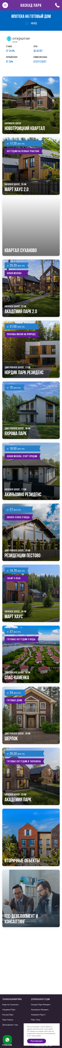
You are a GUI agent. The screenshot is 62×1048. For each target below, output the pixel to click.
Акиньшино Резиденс (40, 1009)
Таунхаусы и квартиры (12, 999)
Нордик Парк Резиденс (41, 1004)
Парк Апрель (7, 1019)
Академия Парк (8, 1009)
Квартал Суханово (10, 1004)
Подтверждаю (37, 1041)
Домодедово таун (10, 1024)
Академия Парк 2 (38, 1014)
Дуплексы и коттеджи (40, 999)
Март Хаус (35, 1019)
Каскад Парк (31, 5)
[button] (7, 105)
